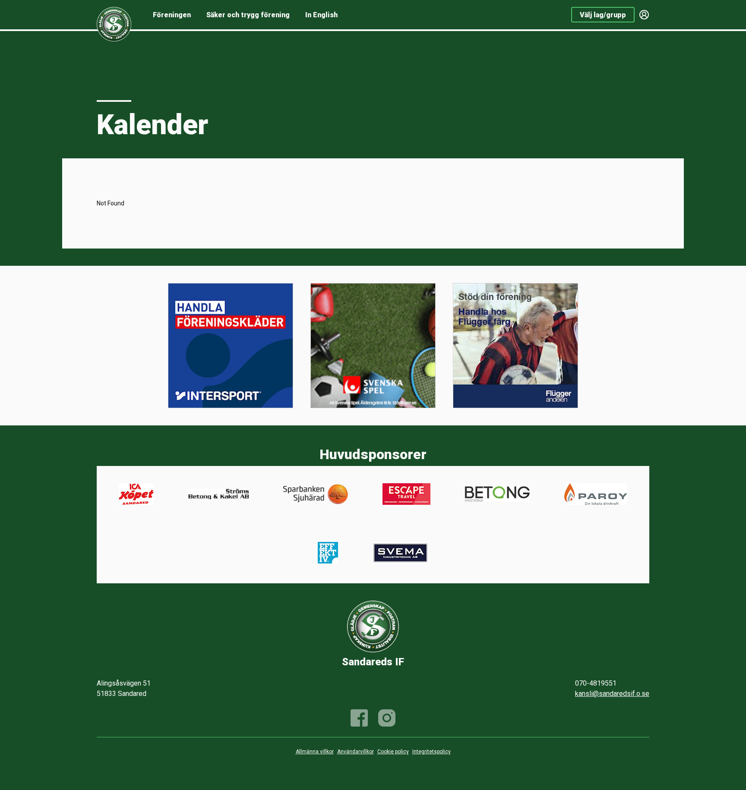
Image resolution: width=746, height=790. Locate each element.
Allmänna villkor (315, 752)
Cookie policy (393, 752)
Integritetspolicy (431, 752)
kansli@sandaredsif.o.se (612, 693)
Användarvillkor (355, 752)
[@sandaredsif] (386, 718)
